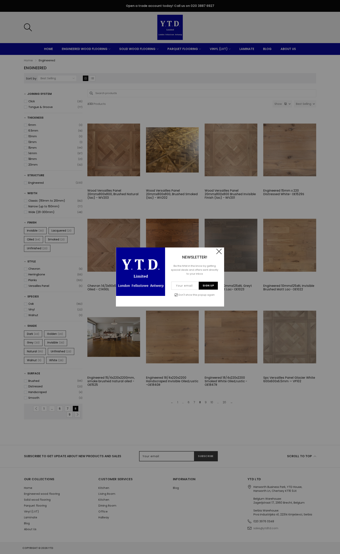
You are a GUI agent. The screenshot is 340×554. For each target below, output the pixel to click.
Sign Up (208, 285)
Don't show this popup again (196, 295)
